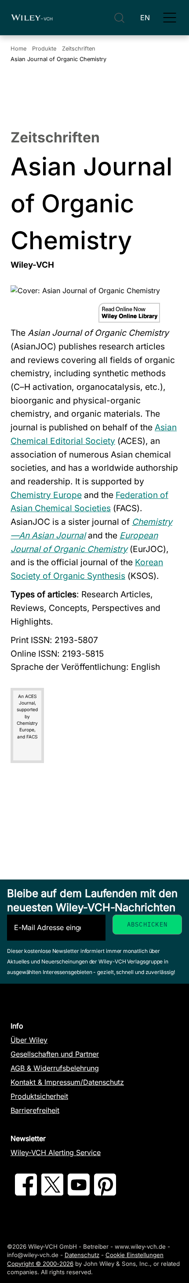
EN (145, 17)
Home (18, 48)
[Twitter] (52, 1193)
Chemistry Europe (46, 495)
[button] (169, 17)
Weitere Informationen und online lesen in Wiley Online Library (129, 313)
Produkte (44, 48)
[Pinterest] (105, 1193)
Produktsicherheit (39, 1096)
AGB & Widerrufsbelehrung (55, 1068)
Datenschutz (82, 1254)
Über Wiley (29, 1040)
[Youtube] (79, 1193)
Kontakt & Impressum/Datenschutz (67, 1082)
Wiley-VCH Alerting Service (56, 1152)
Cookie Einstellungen (134, 1254)
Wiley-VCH (32, 17)
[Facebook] (26, 1193)
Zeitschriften (78, 48)
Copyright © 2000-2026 (40, 1263)
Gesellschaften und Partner (55, 1054)
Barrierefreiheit (35, 1110)
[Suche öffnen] (119, 18)
